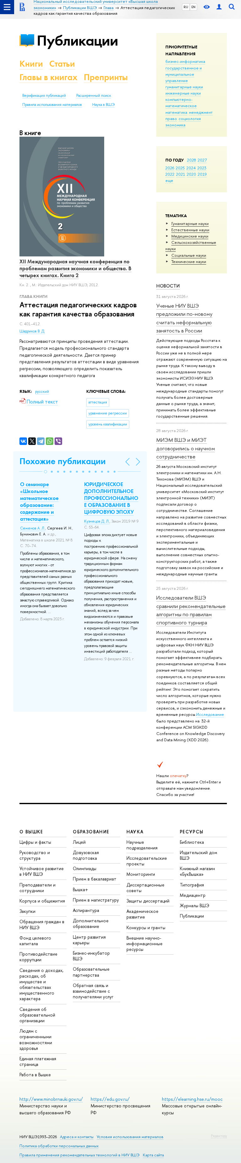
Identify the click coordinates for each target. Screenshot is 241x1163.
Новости (168, 286)
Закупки (27, 911)
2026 (169, 168)
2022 (169, 174)
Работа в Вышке (35, 1075)
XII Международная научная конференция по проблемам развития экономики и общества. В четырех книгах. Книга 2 (75, 268)
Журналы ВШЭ (194, 905)
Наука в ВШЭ (103, 104)
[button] (45, 472)
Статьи (62, 63)
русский (42, 391)
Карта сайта (153, 1155)
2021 (180, 174)
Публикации (77, 40)
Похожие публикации (62, 461)
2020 (191, 174)
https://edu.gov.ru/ (110, 1099)
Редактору (219, 1135)
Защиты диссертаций (147, 901)
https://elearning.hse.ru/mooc (192, 1099)
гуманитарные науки (184, 87)
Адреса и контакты (77, 1136)
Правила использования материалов (52, 104)
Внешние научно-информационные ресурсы (144, 943)
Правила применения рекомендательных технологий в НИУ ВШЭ (79, 1155)
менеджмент (201, 112)
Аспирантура (86, 910)
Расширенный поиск (93, 95)
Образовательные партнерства (91, 972)
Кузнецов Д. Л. (97, 521)
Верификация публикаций (44, 95)
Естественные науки (190, 230)
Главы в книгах (48, 77)
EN (193, 7)
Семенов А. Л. (32, 528)
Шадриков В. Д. (32, 331)
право (171, 118)
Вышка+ (80, 889)
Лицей (79, 842)
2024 (191, 168)
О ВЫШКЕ (31, 832)
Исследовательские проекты (146, 861)
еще (169, 180)
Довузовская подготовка (86, 855)
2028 (191, 160)
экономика (175, 125)
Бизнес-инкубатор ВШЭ (91, 956)
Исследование (210, 714)
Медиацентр (193, 895)
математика (176, 112)
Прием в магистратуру (96, 900)
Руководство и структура (34, 855)
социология (190, 118)
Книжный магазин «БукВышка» (197, 871)
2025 (180, 168)
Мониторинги (140, 874)
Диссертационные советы (145, 887)
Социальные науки (188, 255)
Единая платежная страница (37, 1061)
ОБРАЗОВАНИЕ (91, 832)
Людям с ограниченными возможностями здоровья (35, 1039)
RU (186, 7)
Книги (31, 63)
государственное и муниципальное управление (183, 74)
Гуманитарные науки (190, 223)
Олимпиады (84, 868)
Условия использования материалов (130, 1136)
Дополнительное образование (91, 923)
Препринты (106, 77)
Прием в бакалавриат (94, 879)
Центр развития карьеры (89, 940)
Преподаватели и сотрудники (37, 887)
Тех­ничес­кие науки (188, 261)
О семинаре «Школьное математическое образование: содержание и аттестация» (39, 501)
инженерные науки (183, 93)
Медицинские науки (189, 236)
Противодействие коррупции (38, 957)
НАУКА (135, 832)
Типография (192, 885)
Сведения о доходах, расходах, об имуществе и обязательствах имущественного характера (41, 984)
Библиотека (192, 842)
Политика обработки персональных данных (59, 1146)
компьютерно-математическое (181, 102)
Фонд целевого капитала (35, 940)
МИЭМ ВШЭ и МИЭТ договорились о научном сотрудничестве (185, 448)
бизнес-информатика (185, 61)
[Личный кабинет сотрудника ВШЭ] (219, 7)
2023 (201, 168)
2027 (202, 160)
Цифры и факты (35, 842)
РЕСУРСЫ (192, 832)
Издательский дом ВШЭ (198, 855)
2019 (202, 174)
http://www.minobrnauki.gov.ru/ (51, 1099)
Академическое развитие (142, 914)
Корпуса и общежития (42, 901)
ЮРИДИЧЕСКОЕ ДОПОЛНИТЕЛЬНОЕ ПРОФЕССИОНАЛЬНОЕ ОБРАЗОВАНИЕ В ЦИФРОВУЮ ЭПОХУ (111, 498)
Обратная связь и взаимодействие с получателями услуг (93, 991)
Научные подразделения (142, 845)
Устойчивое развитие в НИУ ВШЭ (41, 871)
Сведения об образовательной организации (37, 1014)
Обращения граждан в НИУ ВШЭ (41, 924)
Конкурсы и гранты (145, 927)
